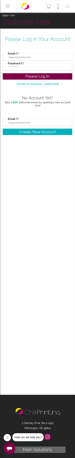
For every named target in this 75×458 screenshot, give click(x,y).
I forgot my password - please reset (37, 83)
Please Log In (37, 76)
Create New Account (37, 132)
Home (5, 15)
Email (11, 53)
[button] (8, 6)
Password (14, 63)
